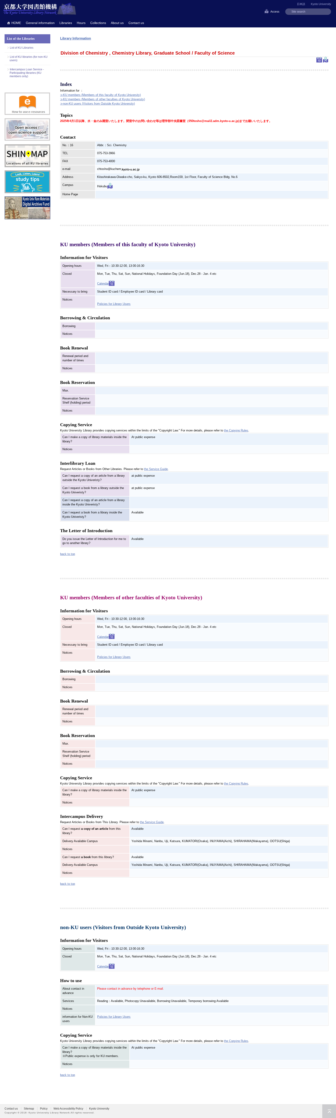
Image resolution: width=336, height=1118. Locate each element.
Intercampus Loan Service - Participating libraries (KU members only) (27, 73)
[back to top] (329, 1111)
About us (117, 23)
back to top (67, 554)
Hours (81, 23)
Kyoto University (321, 4)
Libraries (65, 23)
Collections (98, 23)
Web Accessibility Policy (68, 1108)
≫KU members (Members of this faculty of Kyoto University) (100, 95)
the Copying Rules (236, 430)
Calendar (103, 283)
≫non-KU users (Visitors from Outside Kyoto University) (97, 103)
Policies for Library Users (114, 304)
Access (274, 11)
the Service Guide (156, 469)
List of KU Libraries (21, 47)
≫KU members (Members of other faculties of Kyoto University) (102, 99)
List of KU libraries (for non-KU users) (29, 58)
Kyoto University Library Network (39, 9)
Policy (44, 1108)
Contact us (136, 23)
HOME (16, 23)
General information (40, 23)
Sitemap (29, 1108)
